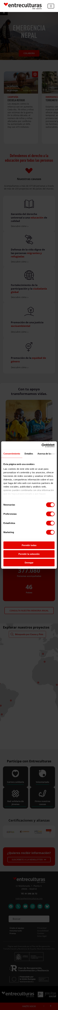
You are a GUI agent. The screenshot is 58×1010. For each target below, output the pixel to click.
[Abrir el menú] (51, 6)
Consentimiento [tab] (11, 453)
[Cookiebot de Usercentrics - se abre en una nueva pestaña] (42, 445)
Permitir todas (29, 545)
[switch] (50, 514)
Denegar (29, 562)
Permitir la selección (29, 554)
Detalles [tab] (29, 453)
